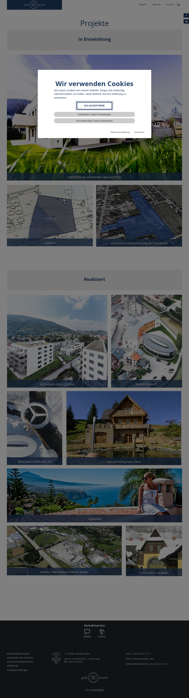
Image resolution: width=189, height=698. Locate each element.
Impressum (139, 132)
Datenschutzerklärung (120, 132)
